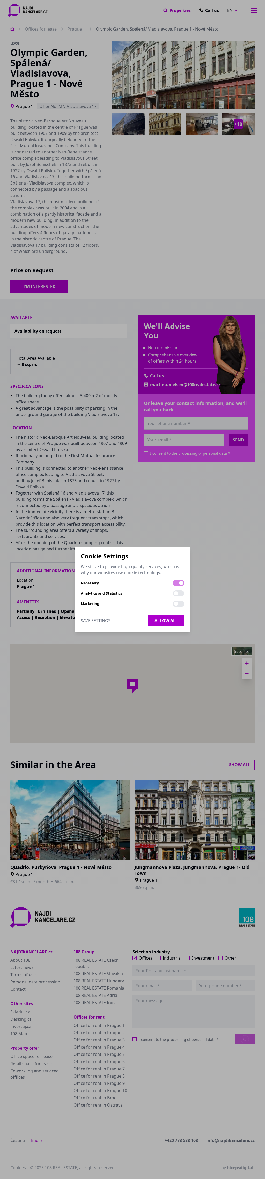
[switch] (178, 583)
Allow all (166, 620)
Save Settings (96, 620)
